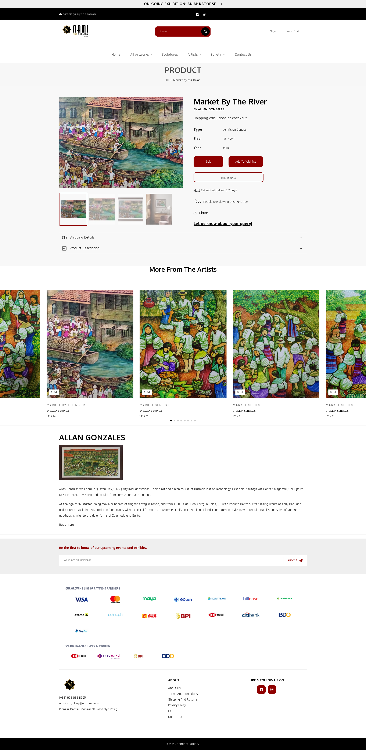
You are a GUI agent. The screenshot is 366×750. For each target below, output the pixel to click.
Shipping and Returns (183, 699)
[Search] (205, 31)
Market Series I (341, 405)
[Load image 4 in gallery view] (159, 209)
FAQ (170, 711)
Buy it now (228, 178)
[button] (293, 31)
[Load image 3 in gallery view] (130, 209)
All (167, 80)
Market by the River (66, 405)
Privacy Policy (177, 705)
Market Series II (248, 405)
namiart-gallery (188, 744)
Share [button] (203, 212)
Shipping (201, 118)
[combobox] (183, 31)
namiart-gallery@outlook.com (78, 703)
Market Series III (156, 405)
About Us (174, 688)
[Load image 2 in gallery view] (102, 209)
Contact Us (175, 717)
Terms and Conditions (183, 694)
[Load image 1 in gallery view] (73, 209)
